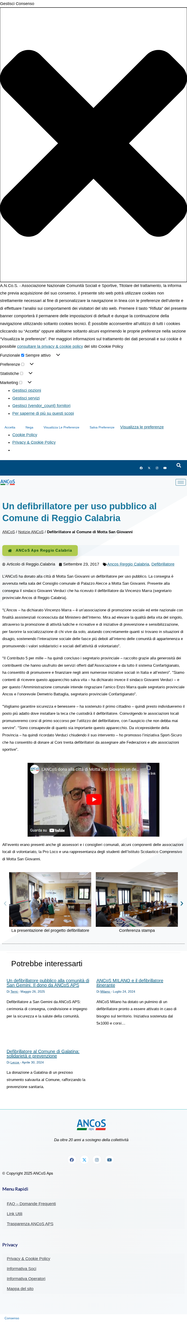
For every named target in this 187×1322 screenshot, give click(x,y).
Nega (29, 427)
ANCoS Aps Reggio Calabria (44, 550)
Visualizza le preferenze (61, 427)
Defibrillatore (162, 564)
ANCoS (8, 532)
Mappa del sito (20, 1288)
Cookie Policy (24, 435)
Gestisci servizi (26, 398)
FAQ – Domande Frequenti (31, 1204)
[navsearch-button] (178, 465)
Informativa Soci (21, 1268)
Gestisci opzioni (26, 390)
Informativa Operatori (26, 1278)
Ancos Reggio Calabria (128, 564)
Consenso (12, 1318)
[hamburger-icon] (181, 482)
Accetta (10, 427)
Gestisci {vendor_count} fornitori (41, 405)
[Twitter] (149, 468)
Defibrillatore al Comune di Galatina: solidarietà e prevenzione (43, 1053)
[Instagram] (157, 468)
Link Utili (14, 1214)
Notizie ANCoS (31, 532)
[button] (93, 145)
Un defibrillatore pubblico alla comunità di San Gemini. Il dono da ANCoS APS (48, 983)
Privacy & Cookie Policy (34, 442)
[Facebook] (141, 468)
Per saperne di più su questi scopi (43, 413)
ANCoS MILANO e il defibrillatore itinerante (129, 983)
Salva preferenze (102, 427)
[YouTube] (165, 468)
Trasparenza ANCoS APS (30, 1224)
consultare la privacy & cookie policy (50, 346)
